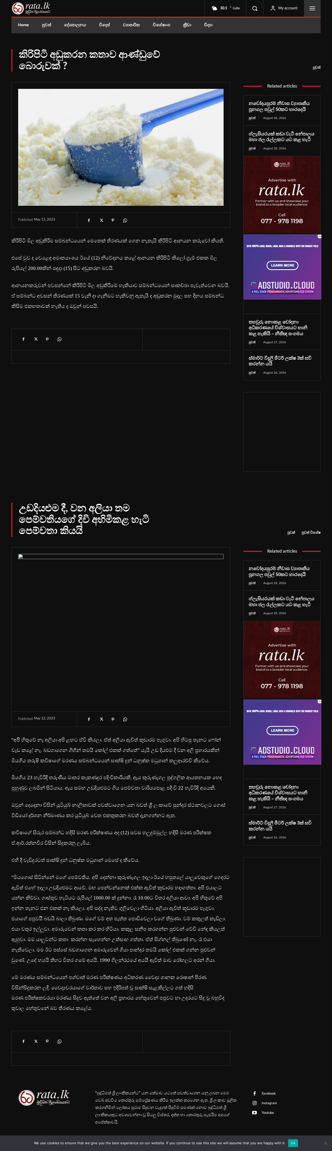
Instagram (269, 1103)
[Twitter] (101, 220)
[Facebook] (89, 220)
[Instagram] (254, 1103)
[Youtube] (254, 1113)
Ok (293, 1143)
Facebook (269, 1093)
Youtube (268, 1113)
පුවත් (317, 67)
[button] (254, 8)
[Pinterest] (113, 220)
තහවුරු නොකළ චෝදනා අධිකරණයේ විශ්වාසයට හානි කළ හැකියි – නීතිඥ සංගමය (278, 328)
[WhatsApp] (125, 220)
